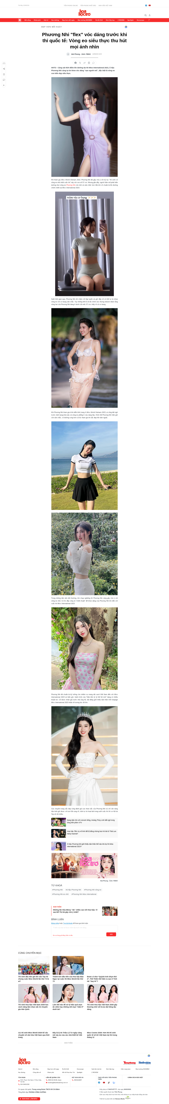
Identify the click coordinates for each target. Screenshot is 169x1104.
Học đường (55, 20)
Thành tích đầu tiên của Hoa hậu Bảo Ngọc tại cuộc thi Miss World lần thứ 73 (68, 979)
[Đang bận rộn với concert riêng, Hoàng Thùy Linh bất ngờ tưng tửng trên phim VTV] (58, 822)
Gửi (111, 934)
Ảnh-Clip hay (110, 20)
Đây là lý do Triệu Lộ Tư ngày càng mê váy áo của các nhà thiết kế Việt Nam (67, 1035)
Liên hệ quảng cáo (53, 1077)
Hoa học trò (24, 1061)
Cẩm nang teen (125, 1069)
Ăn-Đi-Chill (99, 20)
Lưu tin (4, 74)
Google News (126, 27)
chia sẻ (75, 63)
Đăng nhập (55, 923)
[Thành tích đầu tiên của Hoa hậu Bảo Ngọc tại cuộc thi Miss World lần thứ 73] (68, 965)
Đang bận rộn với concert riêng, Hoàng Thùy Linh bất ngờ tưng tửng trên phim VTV (91, 821)
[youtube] (149, 5)
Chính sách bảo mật (135, 1077)
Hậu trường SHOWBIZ (85, 20)
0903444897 (78, 1080)
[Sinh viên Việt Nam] (145, 1063)
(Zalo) (59, 1080)
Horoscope (140, 20)
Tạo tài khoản (68, 923)
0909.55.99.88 (52, 1080)
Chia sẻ (4, 69)
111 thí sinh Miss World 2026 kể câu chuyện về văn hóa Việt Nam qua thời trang (33, 1035)
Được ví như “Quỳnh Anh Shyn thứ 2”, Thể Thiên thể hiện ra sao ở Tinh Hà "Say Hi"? (102, 979)
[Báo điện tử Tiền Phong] (129, 1063)
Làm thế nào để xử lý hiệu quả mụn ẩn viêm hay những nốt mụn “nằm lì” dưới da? (68, 1007)
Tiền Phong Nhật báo (88, 5)
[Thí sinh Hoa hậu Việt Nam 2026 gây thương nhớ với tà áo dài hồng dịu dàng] (102, 993)
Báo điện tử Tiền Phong (84, 13)
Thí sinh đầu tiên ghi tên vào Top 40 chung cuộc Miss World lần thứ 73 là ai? (33, 979)
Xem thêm (149, 20)
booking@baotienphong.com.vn (58, 1082)
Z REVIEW (121, 20)
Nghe (4, 63)
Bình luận (4, 80)
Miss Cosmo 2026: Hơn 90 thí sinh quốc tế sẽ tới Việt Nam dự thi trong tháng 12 (102, 1035)
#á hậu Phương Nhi (73, 890)
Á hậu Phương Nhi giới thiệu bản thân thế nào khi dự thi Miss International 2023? (90, 845)
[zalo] (115, 1082)
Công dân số (37, 1072)
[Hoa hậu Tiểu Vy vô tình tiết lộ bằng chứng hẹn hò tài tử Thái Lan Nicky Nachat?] (58, 833)
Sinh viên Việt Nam (105, 5)
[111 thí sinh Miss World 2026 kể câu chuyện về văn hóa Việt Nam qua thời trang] (33, 1021)
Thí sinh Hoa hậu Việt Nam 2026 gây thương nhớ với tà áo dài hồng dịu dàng (102, 1007)
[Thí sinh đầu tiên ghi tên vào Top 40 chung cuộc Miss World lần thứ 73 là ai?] (33, 965)
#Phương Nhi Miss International (83, 894)
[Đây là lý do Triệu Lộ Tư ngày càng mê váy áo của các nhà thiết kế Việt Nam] (68, 1021)
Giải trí (46, 20)
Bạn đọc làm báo (29, 1099)
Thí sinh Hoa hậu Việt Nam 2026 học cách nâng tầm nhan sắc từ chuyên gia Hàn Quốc (33, 1007)
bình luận (93, 63)
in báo (89, 63)
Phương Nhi (70, 185)
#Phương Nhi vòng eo (92, 890)
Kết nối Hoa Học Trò (68, 1072)
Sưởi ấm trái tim (96, 1069)
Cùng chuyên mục (29, 953)
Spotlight (130, 20)
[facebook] (146, 5)
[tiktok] (110, 1082)
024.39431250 (24, 1084)
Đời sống (28, 20)
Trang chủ (19, 20)
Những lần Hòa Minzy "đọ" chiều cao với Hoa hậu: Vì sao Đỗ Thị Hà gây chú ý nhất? (75, 911)
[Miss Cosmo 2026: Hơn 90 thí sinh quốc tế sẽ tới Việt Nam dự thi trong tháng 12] (102, 1021)
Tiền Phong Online (71, 5)
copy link (84, 63)
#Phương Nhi (57, 890)
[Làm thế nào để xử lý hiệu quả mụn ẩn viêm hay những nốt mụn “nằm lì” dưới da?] (68, 993)
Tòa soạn (21, 1077)
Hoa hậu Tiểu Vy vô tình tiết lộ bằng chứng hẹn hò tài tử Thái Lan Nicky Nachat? (91, 832)
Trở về (4, 85)
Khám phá (37, 20)
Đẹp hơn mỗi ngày (68, 20)
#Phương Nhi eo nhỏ (60, 894)
